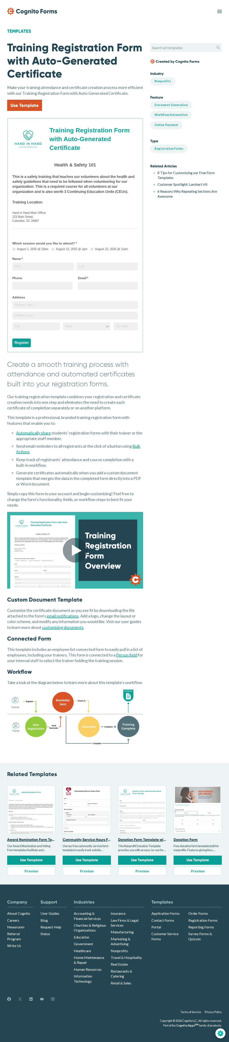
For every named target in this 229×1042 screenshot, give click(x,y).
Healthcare (82, 951)
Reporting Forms (201, 927)
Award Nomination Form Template (35, 839)
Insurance (118, 913)
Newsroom (15, 927)
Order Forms (198, 913)
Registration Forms (203, 920)
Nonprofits (119, 951)
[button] (75, 550)
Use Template (25, 105)
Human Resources (88, 969)
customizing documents (62, 627)
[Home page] (32, 11)
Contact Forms (162, 920)
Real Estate (119, 964)
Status (45, 934)
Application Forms (165, 913)
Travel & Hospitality (126, 957)
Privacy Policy (213, 1012)
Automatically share (33, 432)
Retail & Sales (121, 983)
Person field (126, 654)
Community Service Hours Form (88, 839)
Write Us (14, 945)
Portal (156, 927)
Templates (19, 31)
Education (81, 937)
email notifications (63, 615)
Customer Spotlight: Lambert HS (182, 184)
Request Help (50, 927)
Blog (44, 920)
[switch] (219, 11)
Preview (31, 871)
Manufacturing (122, 932)
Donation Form (186, 839)
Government (83, 944)
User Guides (49, 913)
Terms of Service (190, 1012)
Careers (13, 920)
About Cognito (18, 913)
